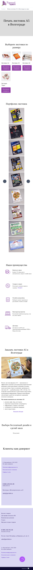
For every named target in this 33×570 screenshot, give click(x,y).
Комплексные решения (7, 517)
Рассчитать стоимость (6, 68)
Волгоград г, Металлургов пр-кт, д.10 (13, 490)
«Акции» (20, 287)
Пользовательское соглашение (10, 469)
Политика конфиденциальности (10, 467)
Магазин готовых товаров (8, 522)
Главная (3, 9)
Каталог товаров (5, 513)
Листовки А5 (16, 63)
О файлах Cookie (7, 472)
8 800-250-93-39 (8, 484)
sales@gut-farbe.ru (8, 493)
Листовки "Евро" (4, 84)
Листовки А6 (26, 63)
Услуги (3, 520)
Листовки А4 (5, 63)
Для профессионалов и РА (8, 515)
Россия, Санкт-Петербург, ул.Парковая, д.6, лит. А (15, 536)
